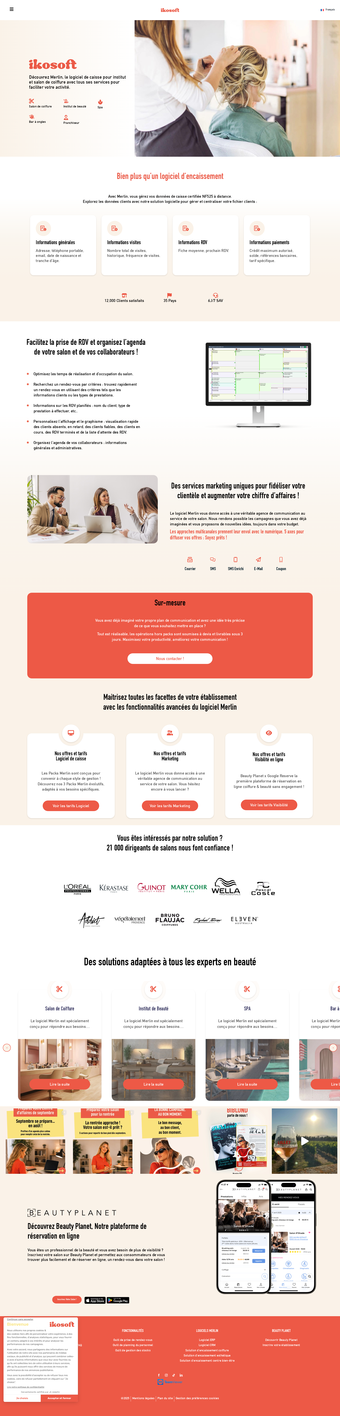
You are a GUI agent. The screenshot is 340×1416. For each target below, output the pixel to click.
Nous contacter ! (170, 658)
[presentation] (7, 1048)
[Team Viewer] (170, 1380)
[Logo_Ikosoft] (170, 9)
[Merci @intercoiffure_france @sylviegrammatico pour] (304, 1141)
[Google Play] (118, 1298)
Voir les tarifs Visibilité (269, 805)
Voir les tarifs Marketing (170, 805)
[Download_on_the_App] (95, 1298)
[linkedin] (181, 1375)
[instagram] (166, 1375)
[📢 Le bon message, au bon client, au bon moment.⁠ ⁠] (170, 1141)
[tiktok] (174, 1375)
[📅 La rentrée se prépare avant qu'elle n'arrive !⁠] (102, 1141)
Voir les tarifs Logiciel (71, 805)
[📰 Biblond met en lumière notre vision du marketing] (237, 1141)
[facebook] (159, 1375)
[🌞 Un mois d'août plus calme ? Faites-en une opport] (35, 1141)
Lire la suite (60, 1084)
